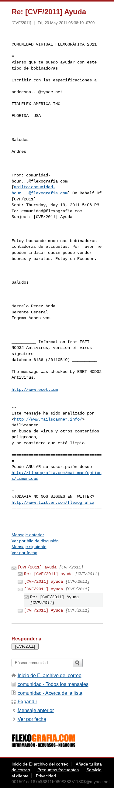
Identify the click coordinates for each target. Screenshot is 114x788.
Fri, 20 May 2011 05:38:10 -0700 (66, 23)
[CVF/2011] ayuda (37, 567)
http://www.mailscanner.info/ (48, 419)
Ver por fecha (24, 552)
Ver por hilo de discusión (35, 540)
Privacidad (46, 775)
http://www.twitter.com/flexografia (53, 502)
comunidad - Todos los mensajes (53, 684)
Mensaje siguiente (29, 546)
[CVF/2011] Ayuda (43, 589)
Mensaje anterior (28, 534)
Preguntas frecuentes (58, 769)
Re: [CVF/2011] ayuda (48, 573)
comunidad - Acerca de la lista (50, 693)
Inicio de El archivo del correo (49, 675)
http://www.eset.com (35, 389)
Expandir (27, 701)
